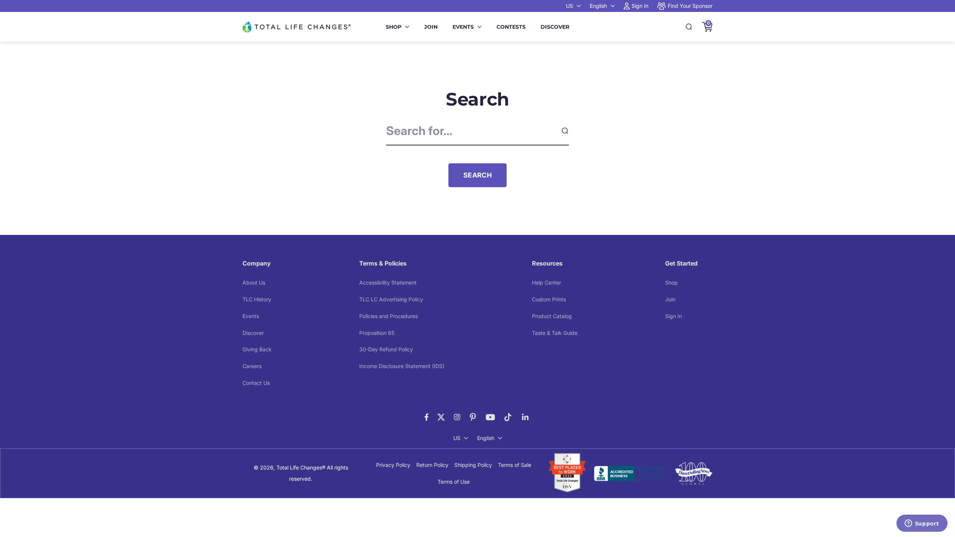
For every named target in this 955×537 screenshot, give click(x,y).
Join (431, 26)
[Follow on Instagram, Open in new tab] (457, 417)
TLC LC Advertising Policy (391, 299)
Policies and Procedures (388, 316)
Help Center (546, 282)
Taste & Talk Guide (554, 333)
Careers (252, 366)
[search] (565, 131)
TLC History (256, 299)
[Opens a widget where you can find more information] (922, 524)
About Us (253, 282)
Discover (555, 26)
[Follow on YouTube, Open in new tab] (490, 417)
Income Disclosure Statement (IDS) (401, 366)
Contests (511, 26)
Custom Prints (549, 299)
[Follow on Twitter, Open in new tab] (441, 417)
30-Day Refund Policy (386, 349)
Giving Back (257, 349)
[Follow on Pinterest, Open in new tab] (473, 417)
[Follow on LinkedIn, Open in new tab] (525, 417)
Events (463, 26)
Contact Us (256, 383)
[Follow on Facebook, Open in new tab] (427, 417)
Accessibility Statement (388, 282)
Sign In (673, 316)
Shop (393, 26)
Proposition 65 (376, 333)
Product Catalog (552, 316)
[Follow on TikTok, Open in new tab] (508, 417)
